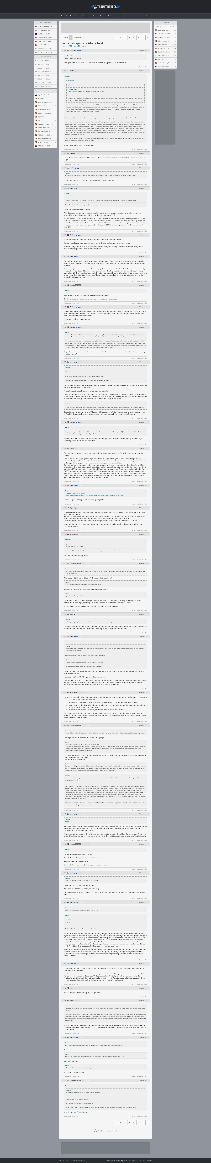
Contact (61, 1160)
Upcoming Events (45, 57)
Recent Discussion (46, 91)
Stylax (72, 485)
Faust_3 (72, 614)
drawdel (72, 153)
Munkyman (73, 692)
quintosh (72, 902)
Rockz (72, 168)
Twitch (150, 1160)
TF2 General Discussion (77, 46)
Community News (45, 22)
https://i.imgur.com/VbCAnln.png (75, 1112)
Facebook (134, 1160)
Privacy (68, 1160)
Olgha (72, 508)
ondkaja (72, 327)
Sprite (71, 188)
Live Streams (165, 22)
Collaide (72, 285)
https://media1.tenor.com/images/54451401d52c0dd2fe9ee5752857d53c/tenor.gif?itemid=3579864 (94, 495)
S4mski (72, 448)
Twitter (118, 1160)
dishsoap (73, 50)
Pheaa (72, 1000)
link (146, 67)
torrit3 (72, 70)
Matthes (72, 235)
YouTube (142, 1160)
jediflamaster (74, 534)
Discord (125, 1160)
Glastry (72, 988)
